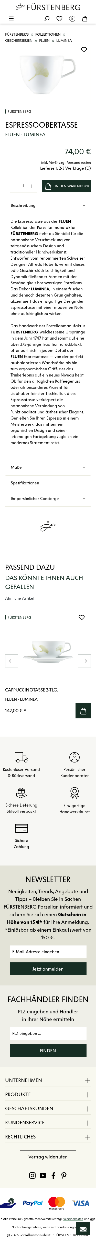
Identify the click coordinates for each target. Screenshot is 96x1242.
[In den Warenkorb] (83, 710)
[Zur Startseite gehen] (48, 6)
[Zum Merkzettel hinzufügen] (84, 50)
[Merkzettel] (59, 18)
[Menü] (11, 18)
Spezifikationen (25, 483)
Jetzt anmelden (48, 969)
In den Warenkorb (72, 186)
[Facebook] (53, 1175)
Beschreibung (23, 205)
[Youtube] (43, 1175)
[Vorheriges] (11, 661)
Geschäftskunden (29, 1108)
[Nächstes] (84, 661)
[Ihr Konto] (72, 18)
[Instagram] (32, 1175)
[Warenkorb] (85, 18)
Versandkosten (73, 1219)
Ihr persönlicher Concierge (35, 498)
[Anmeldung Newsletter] (83, 1228)
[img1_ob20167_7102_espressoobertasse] (48, 75)
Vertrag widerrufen (48, 1157)
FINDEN (48, 1051)
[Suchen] (46, 18)
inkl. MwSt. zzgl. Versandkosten (66, 162)
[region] (48, 75)
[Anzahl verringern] (15, 186)
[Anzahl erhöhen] (32, 186)
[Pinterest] (64, 1175)
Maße (16, 467)
